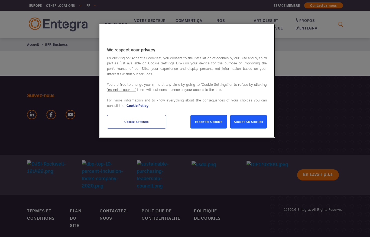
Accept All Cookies (248, 121)
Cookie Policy (137, 105)
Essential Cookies (209, 121)
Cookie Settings (136, 121)
